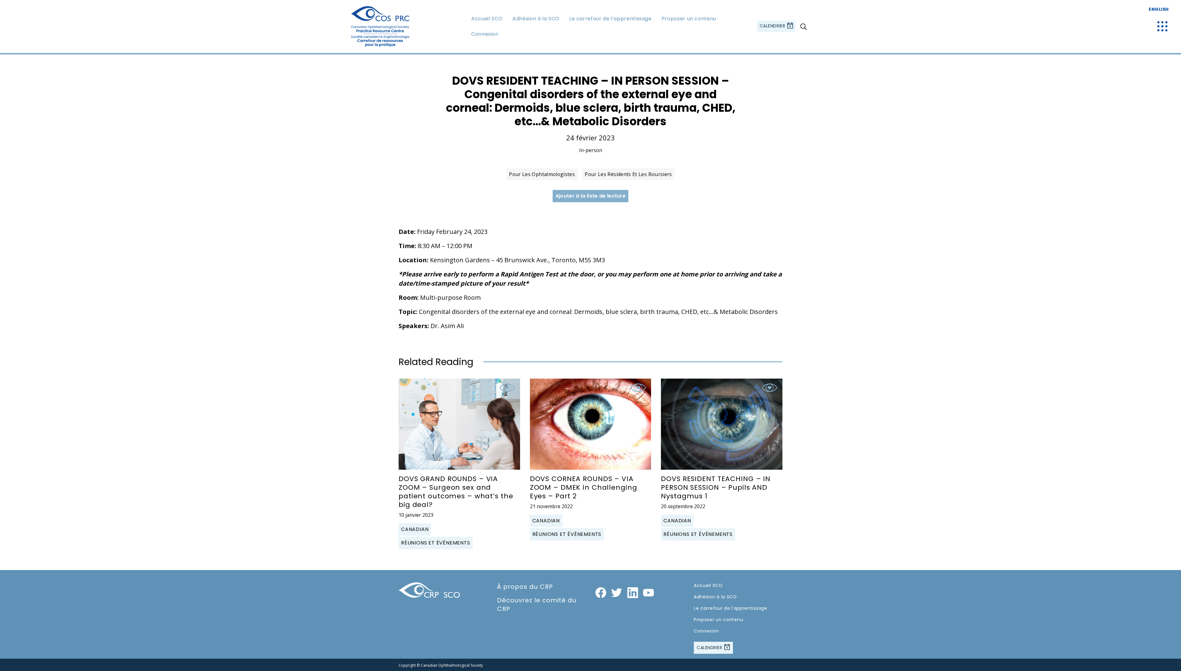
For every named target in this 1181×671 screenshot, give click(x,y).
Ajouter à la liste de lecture (590, 195)
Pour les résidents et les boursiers (628, 174)
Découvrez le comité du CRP (536, 604)
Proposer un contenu (689, 18)
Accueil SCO (487, 18)
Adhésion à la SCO (535, 18)
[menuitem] (486, 18)
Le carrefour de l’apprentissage (610, 18)
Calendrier (773, 26)
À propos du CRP (525, 586)
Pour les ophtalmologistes (542, 174)
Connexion (485, 34)
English (1159, 9)
